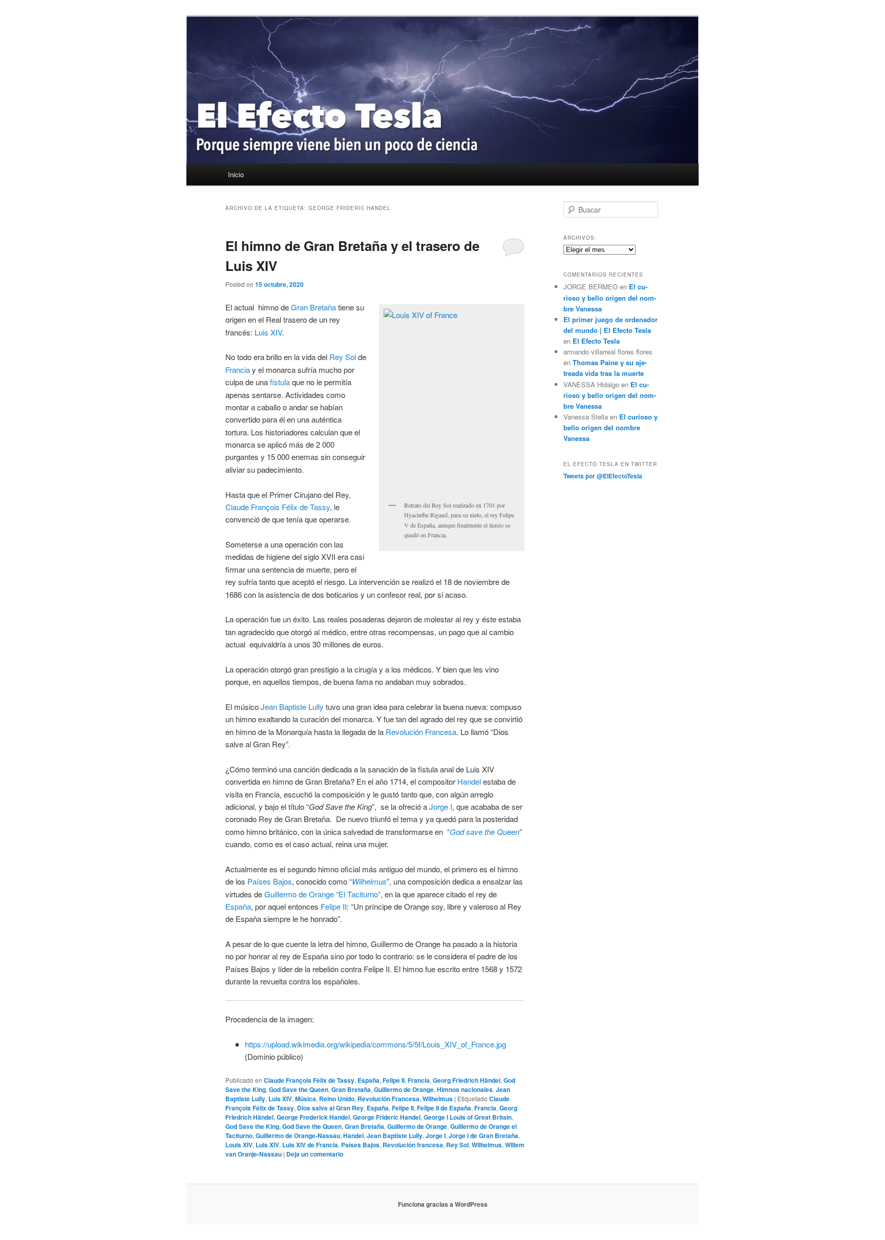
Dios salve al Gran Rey (330, 1107)
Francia (237, 369)
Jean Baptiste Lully (292, 706)
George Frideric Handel (386, 1117)
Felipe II (334, 906)
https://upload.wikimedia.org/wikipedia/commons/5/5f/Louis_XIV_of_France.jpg (375, 1044)
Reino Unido (336, 1098)
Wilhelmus (438, 1098)
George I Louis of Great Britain (468, 1117)
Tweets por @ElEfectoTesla (602, 475)
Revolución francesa (413, 1144)
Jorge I (440, 806)
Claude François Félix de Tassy (277, 506)
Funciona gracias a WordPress (443, 1204)
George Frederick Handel (313, 1117)
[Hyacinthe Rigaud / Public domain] (452, 402)
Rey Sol (342, 356)
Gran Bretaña (313, 307)
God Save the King (252, 1126)
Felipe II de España (444, 1107)
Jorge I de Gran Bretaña (483, 1135)
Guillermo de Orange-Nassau (298, 1135)
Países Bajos (269, 881)
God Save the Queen (298, 1089)
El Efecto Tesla (596, 341)
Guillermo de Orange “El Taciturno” (322, 894)
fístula (280, 381)
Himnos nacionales (465, 1089)
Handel (469, 781)
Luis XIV (268, 332)
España (238, 906)
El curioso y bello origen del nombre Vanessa (609, 297)
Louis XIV (238, 1144)
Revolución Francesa (421, 731)
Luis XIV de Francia (310, 1144)
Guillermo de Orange (404, 1089)
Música (305, 1098)
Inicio (236, 174)
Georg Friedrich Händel (466, 1080)
